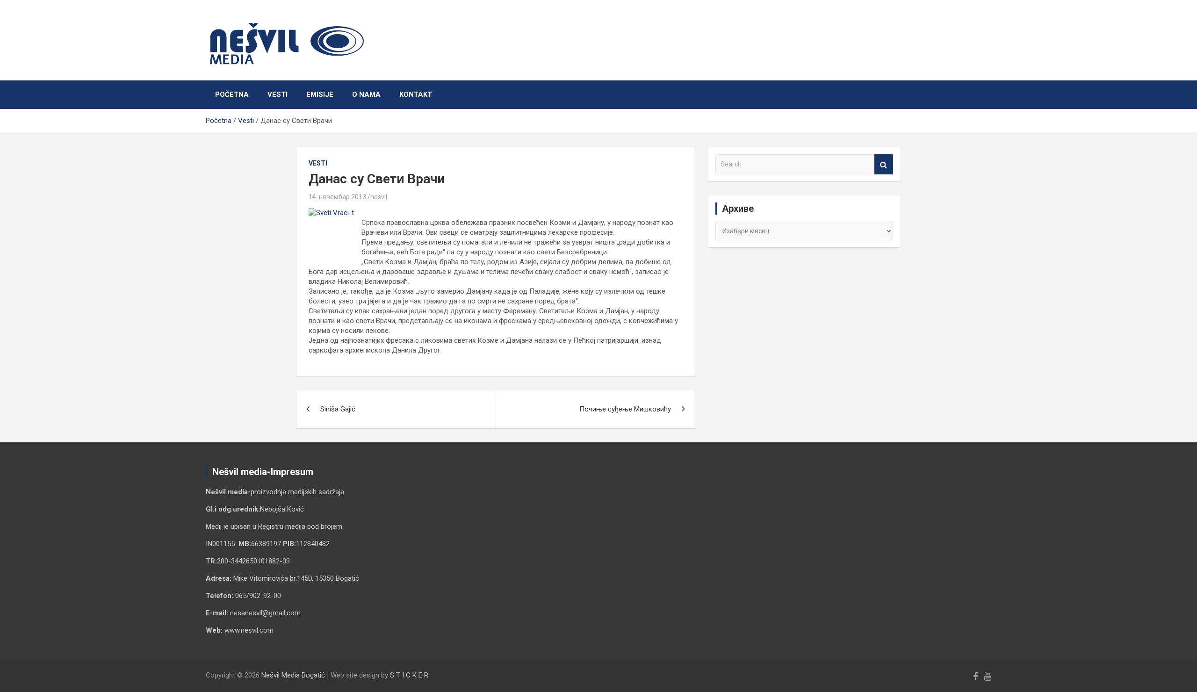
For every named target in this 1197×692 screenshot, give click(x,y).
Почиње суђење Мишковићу (625, 409)
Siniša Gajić (337, 409)
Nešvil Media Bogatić (293, 675)
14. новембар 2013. (338, 197)
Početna (232, 94)
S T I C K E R (409, 675)
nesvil (378, 197)
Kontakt (415, 94)
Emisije (319, 94)
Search (883, 164)
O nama (366, 94)
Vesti (277, 94)
